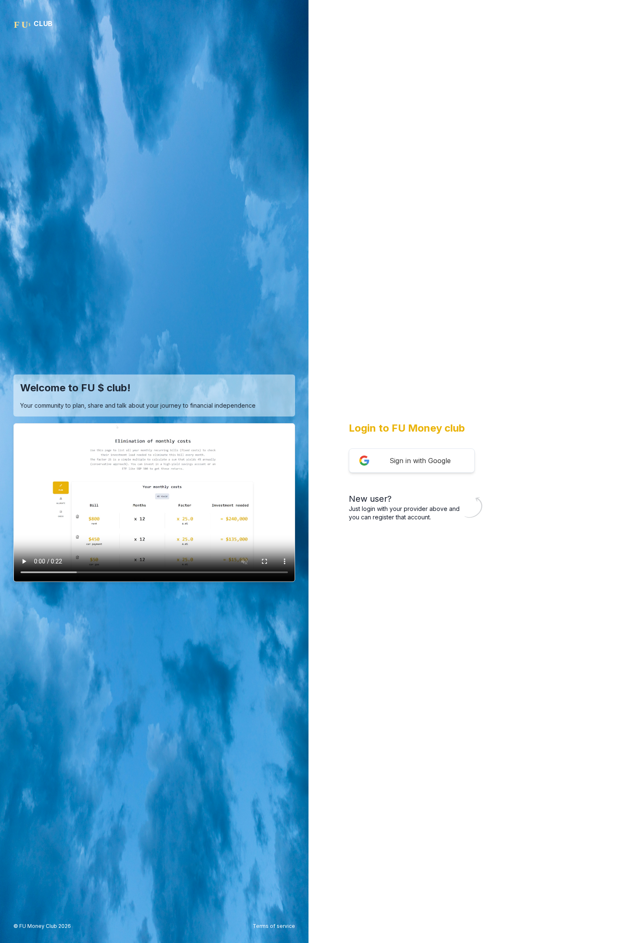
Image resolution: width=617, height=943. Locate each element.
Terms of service (274, 926)
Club (43, 23)
